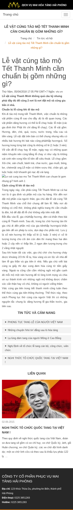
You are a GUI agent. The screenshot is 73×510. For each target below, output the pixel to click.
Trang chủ (10, 14)
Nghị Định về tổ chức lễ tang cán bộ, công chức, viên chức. (36, 348)
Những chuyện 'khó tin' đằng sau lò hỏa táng (32, 330)
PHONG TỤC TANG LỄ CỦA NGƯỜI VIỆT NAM (35, 322)
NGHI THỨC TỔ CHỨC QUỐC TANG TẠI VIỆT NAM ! (36, 360)
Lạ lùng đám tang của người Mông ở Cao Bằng (34, 338)
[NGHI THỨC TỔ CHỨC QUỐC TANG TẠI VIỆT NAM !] (36, 398)
